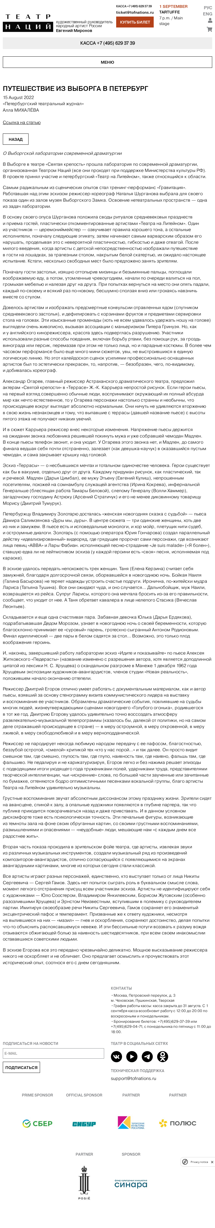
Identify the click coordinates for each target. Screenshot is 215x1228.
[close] (212, 1162)
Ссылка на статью (22, 122)
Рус (208, 7)
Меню (107, 62)
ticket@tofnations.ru (135, 12)
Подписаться (21, 1067)
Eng (207, 14)
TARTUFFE (169, 12)
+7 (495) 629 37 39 (139, 6)
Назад (16, 139)
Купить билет (135, 22)
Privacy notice (199, 1162)
